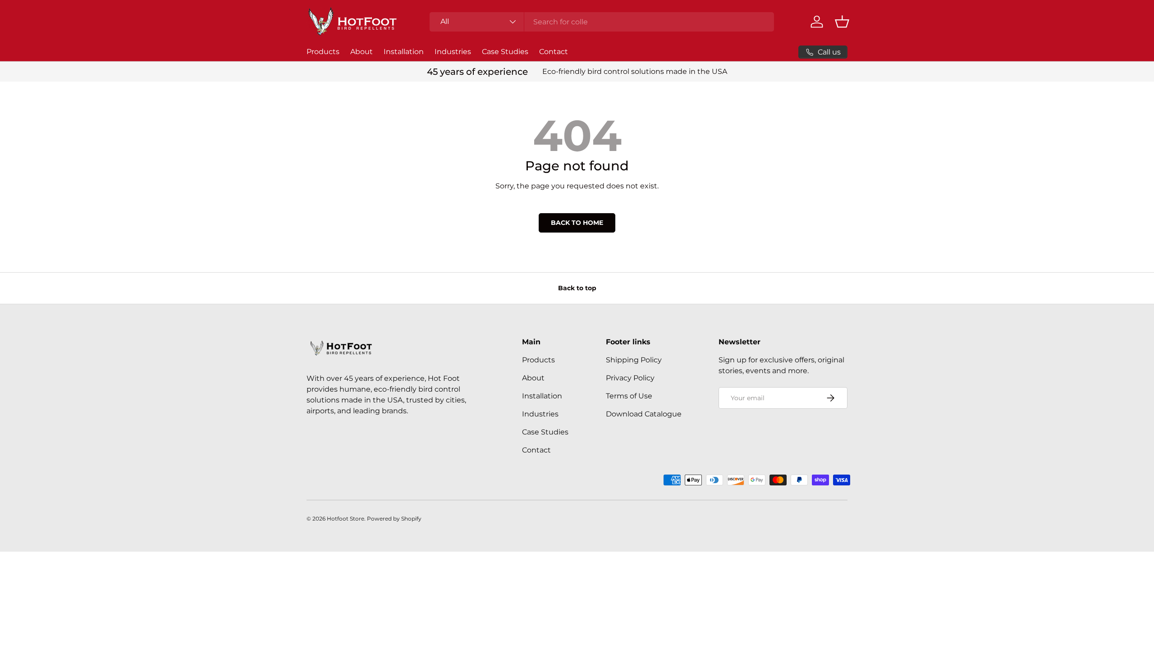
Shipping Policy (634, 360)
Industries (453, 51)
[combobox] (602, 22)
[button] (842, 22)
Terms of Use (629, 396)
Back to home (577, 223)
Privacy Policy (630, 378)
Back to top (577, 288)
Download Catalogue (644, 414)
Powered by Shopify (394, 518)
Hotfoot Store (345, 518)
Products (323, 51)
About (361, 51)
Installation (404, 51)
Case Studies (505, 51)
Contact (553, 51)
